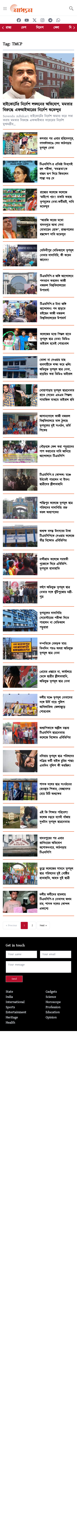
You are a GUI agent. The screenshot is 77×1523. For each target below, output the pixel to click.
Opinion (51, 1017)
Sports (10, 1007)
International (15, 1002)
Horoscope (53, 1002)
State (9, 991)
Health (10, 1022)
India (9, 996)
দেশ (23, 27)
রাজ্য (8, 27)
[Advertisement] (38, 1069)
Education (53, 1012)
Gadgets (51, 991)
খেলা (56, 27)
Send (14, 979)
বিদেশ (40, 27)
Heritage (12, 1017)
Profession (53, 1007)
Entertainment (16, 1012)
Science (51, 996)
